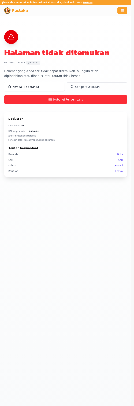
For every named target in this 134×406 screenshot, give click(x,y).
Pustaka (87, 2)
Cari (120, 159)
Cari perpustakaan (87, 87)
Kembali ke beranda (26, 87)
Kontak (119, 171)
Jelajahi (118, 165)
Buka (120, 154)
